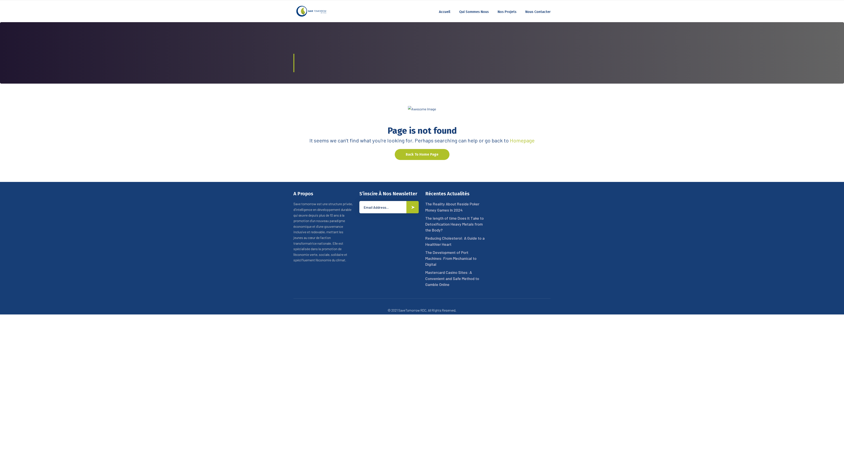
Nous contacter (538, 12)
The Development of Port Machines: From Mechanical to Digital (451, 258)
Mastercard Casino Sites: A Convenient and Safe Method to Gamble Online (452, 278)
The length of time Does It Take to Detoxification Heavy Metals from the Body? (454, 224)
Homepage (522, 140)
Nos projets (507, 12)
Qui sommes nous (474, 12)
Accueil (444, 12)
